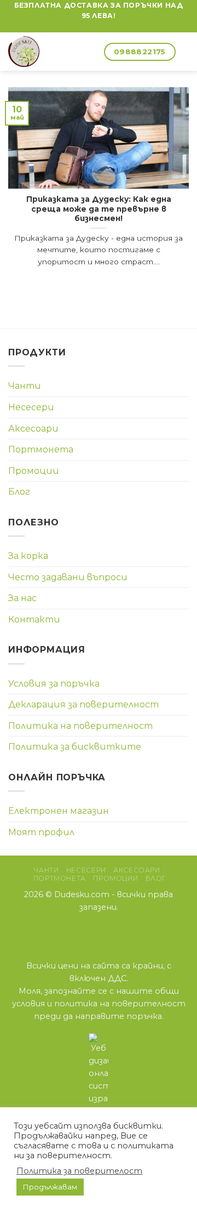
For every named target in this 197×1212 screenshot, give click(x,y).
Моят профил (41, 832)
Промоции (33, 471)
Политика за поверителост (79, 1171)
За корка (28, 556)
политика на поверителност (120, 1004)
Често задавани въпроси (68, 577)
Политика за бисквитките (74, 746)
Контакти (34, 619)
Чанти (24, 386)
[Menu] (182, 51)
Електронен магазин (58, 811)
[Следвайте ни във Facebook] (98, 27)
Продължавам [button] (50, 1186)
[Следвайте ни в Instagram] (99, 930)
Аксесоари (33, 428)
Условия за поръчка (54, 683)
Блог (19, 491)
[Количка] (90, 51)
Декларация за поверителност (83, 704)
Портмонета (40, 449)
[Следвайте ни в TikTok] (112, 930)
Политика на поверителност (80, 726)
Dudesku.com (81, 894)
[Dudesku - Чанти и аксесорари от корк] (38, 51)
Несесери (31, 407)
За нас (22, 598)
